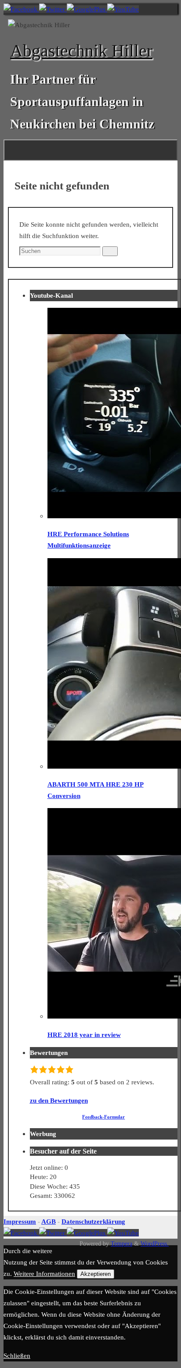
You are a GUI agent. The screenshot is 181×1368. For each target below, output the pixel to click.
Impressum (20, 1221)
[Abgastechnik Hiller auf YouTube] (123, 9)
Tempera (121, 1243)
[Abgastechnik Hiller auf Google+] (87, 9)
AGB (48, 1221)
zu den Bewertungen (59, 1100)
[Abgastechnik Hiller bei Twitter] (53, 9)
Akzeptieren (95, 1274)
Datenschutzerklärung (93, 1221)
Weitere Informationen (44, 1273)
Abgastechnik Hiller (81, 51)
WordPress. (155, 1243)
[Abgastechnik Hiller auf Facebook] (21, 9)
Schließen (17, 1355)
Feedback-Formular (103, 1116)
